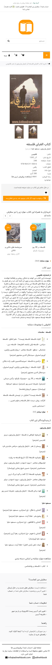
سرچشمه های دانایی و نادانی (13, 249)
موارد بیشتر (41, 412)
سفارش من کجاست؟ (32, 6)
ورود (5, 55)
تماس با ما (26, 9)
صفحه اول (37, 647)
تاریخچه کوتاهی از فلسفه (31, 434)
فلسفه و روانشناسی (32, 566)
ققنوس (34, 154)
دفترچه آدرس (40, 614)
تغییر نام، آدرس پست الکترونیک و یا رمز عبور (28, 611)
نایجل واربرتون (46, 148)
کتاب (43, 566)
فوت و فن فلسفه (34, 491)
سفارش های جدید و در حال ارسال (21, 587)
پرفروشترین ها (16, 647)
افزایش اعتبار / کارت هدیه (14, 7)
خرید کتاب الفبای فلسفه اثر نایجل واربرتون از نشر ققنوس (26, 63)
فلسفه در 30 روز (38, 247)
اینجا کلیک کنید (15, 631)
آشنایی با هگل (35, 510)
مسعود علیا (35, 148)
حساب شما (45, 6)
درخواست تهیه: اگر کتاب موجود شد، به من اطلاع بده (24, 198)
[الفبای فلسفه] (33, 131)
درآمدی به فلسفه (34, 361)
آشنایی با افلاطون (34, 522)
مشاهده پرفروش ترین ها (21, 176)
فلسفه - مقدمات (44, 332)
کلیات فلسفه (36, 367)
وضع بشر (37, 516)
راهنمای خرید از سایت (37, 634)
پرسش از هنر (36, 446)
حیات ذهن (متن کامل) (32, 544)
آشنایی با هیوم (35, 533)
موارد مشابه (44, 261)
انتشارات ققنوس (43, 275)
